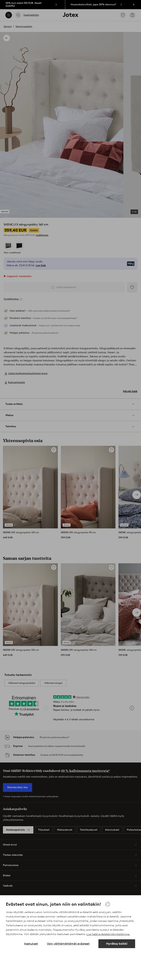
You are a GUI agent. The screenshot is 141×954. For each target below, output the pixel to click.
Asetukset (31, 943)
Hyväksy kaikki (116, 943)
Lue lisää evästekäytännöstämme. (108, 934)
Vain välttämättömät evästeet (68, 943)
